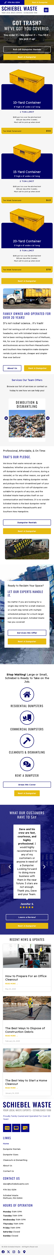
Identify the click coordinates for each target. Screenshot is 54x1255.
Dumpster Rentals (11, 1149)
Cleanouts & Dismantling (27, 752)
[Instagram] (13, 1251)
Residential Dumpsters (27, 706)
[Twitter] (8, 1251)
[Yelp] (18, 1251)
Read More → (11, 984)
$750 (48, 269)
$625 (48, 200)
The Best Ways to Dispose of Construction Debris (25, 1029)
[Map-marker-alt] (24, 1251)
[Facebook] (3, 1251)
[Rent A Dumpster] (27, 764)
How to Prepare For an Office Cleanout (26, 977)
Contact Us (8, 1171)
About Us (7, 1165)
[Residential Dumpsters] (27, 694)
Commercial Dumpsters (27, 729)
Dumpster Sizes (10, 1154)
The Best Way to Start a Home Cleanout (26, 1082)
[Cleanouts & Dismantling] (27, 741)
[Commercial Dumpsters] (27, 718)
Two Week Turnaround (12, 131)
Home (6, 1143)
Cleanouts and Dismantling (27, 404)
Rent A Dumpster (27, 775)
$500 (48, 131)
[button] (46, 10)
